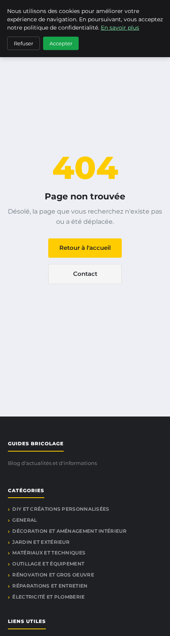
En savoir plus (120, 27)
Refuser (23, 43)
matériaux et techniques (48, 553)
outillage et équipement (48, 564)
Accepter (60, 43)
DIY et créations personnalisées (60, 509)
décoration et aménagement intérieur (69, 531)
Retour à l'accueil (85, 247)
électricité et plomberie (48, 597)
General (24, 520)
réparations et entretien (49, 586)
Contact (85, 273)
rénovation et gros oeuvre (53, 575)
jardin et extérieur (41, 542)
